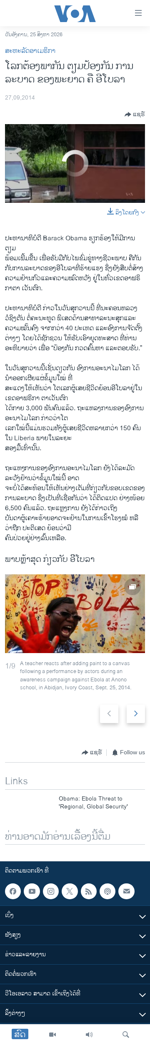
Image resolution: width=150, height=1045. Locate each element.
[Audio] (89, 1034)
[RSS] (89, 891)
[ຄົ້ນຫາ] (125, 1034)
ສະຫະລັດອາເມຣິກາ (30, 51)
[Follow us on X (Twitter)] (70, 891)
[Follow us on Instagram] (51, 891)
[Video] (52, 1034)
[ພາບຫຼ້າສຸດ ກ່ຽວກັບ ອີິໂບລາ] (75, 613)
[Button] (135, 115)
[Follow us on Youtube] (32, 891)
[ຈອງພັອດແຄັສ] (126, 891)
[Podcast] (107, 891)
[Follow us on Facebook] (13, 891)
